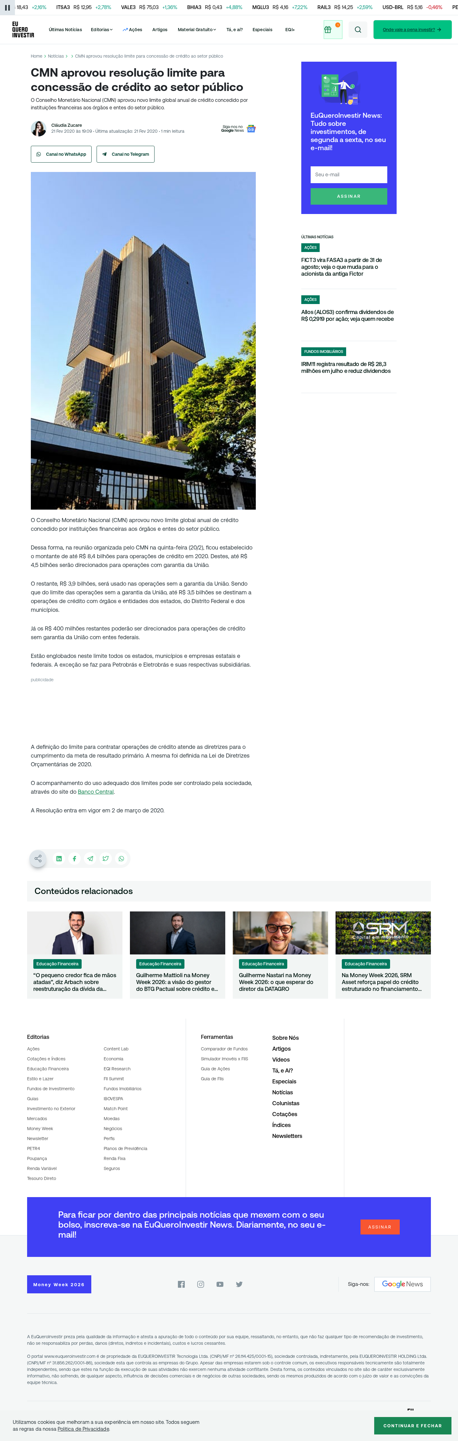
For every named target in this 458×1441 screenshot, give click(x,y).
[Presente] (333, 29)
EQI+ (290, 29)
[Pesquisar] (358, 29)
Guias (32, 1098)
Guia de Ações (215, 1068)
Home (36, 56)
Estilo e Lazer (40, 1078)
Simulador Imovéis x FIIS (224, 1058)
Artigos (160, 29)
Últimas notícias (317, 237)
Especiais (262, 29)
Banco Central (96, 791)
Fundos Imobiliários (122, 1088)
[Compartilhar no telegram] (90, 858)
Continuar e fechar (413, 1425)
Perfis (109, 1138)
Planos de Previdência (125, 1148)
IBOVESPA (113, 1098)
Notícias (56, 56)
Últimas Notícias (65, 29)
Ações (33, 1048)
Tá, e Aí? (282, 1070)
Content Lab (116, 1048)
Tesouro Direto (41, 1178)
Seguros (112, 1168)
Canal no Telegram (130, 154)
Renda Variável (42, 1168)
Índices (281, 1125)
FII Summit (114, 1078)
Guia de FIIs (212, 1078)
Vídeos (281, 1059)
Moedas (112, 1118)
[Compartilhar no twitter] (105, 858)
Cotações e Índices (46, 1058)
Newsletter (37, 1138)
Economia (113, 1058)
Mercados (37, 1118)
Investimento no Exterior (51, 1108)
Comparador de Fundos (224, 1048)
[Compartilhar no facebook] (74, 858)
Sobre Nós (285, 1037)
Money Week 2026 (59, 1284)
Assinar (349, 196)
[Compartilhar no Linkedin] (59, 858)
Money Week (40, 1128)
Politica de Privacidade (83, 1429)
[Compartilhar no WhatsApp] (121, 858)
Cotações (284, 1114)
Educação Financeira (48, 1068)
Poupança (37, 1158)
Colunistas (285, 1103)
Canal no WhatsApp (66, 154)
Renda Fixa (115, 1158)
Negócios (113, 1128)
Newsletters (287, 1136)
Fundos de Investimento (50, 1088)
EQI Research (117, 1068)
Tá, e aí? (235, 29)
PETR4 (33, 1148)
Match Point (116, 1108)
